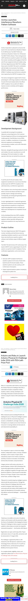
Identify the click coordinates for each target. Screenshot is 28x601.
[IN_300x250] (14, 320)
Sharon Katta (16, 28)
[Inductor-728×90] (14, 600)
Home (2, 12)
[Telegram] (7, 36)
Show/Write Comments (14, 300)
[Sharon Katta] (11, 29)
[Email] (19, 36)
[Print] (22, 36)
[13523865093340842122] (14, 339)
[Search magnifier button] (24, 5)
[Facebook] (10, 36)
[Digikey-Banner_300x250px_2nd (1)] (14, 108)
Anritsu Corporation (8, 284)
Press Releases (7, 12)
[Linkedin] (13, 36)
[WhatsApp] (16, 36)
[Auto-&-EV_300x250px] (14, 176)
